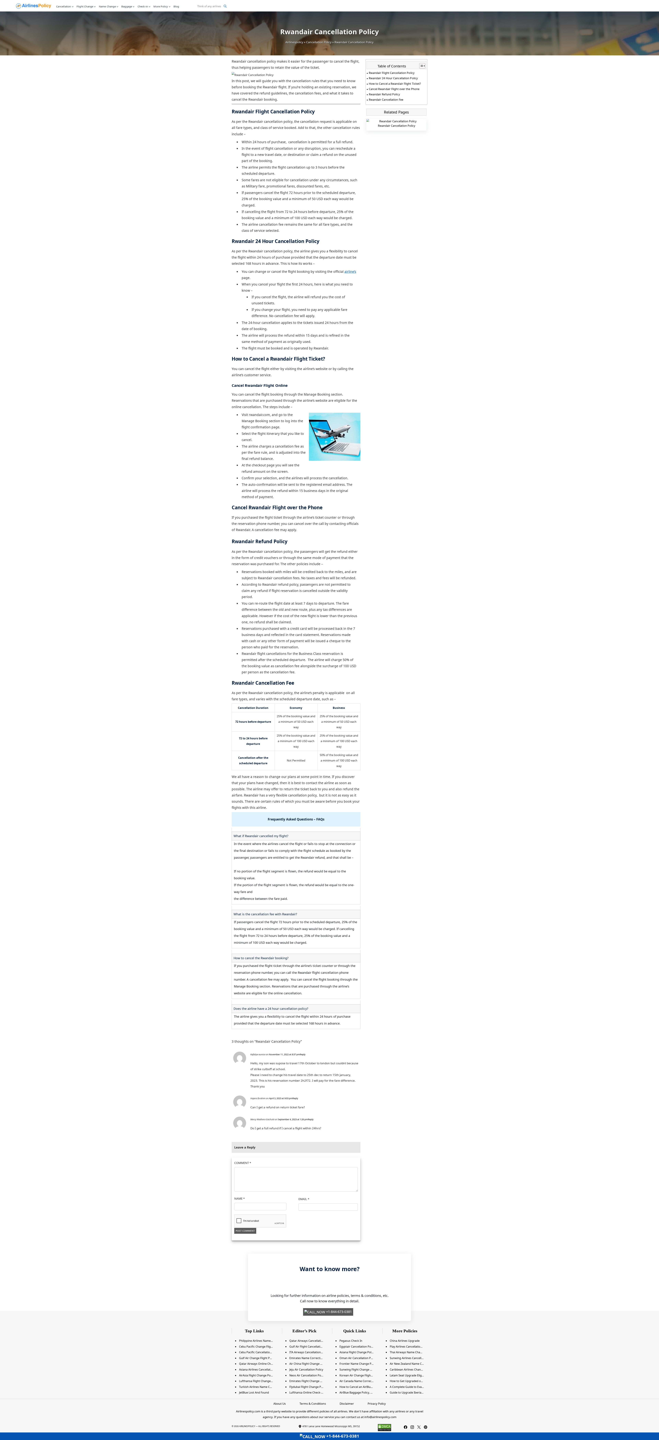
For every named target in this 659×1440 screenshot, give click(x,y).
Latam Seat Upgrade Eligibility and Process (417, 1375)
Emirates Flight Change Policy (308, 1381)
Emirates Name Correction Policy (310, 1358)
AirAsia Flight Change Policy (257, 1375)
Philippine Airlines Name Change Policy (264, 1341)
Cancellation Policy (319, 42)
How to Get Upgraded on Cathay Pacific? (416, 1381)
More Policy (160, 6)
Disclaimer (347, 1404)
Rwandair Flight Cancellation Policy (391, 73)
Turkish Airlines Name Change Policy (262, 1387)
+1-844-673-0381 (338, 1311)
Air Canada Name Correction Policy (362, 1381)
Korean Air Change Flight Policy (359, 1375)
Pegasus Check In (350, 1341)
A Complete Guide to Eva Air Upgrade (414, 1387)
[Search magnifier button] (225, 6)
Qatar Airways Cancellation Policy (311, 1341)
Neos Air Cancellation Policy (307, 1375)
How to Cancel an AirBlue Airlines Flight (364, 1387)
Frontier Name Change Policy (358, 1364)
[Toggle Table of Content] (420, 66)
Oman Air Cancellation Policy (358, 1358)
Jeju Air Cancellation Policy (306, 1369)
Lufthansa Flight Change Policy (259, 1381)
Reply (302, 1054)
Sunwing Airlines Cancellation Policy (413, 1358)
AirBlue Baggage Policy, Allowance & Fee (365, 1392)
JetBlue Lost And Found (254, 1392)
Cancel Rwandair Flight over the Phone (394, 89)
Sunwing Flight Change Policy (358, 1369)
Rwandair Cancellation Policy (396, 126)
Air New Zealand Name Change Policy (414, 1364)
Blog (176, 6)
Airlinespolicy (294, 42)
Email (303, 1199)
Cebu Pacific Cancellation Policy (259, 1352)
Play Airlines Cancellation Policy (410, 1346)
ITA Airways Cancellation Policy (309, 1352)
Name (239, 1198)
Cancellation (63, 6)
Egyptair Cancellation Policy (357, 1346)
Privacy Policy (377, 1404)
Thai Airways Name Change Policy (411, 1352)
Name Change (107, 6)
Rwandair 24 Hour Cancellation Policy (393, 78)
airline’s (350, 271)
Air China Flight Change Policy (308, 1364)
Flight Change (85, 6)
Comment (242, 1163)
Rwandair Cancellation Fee (386, 100)
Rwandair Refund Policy (384, 94)
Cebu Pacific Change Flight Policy (260, 1346)
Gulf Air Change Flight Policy (257, 1358)
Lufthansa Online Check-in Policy (310, 1392)
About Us (279, 1404)
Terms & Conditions (312, 1404)
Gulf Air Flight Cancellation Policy (310, 1346)
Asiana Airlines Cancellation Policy (261, 1369)
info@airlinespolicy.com (380, 1417)
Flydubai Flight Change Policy (308, 1387)
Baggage (126, 6)
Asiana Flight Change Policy (357, 1352)
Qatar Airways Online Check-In (259, 1364)
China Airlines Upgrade (405, 1341)
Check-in (143, 6)
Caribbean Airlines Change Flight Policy (415, 1369)
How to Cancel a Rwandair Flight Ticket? (395, 84)
